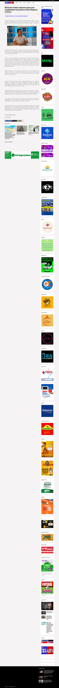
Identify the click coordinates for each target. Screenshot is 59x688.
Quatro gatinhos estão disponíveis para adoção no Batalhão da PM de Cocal (21, 133)
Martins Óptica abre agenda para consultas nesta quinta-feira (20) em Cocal (33, 133)
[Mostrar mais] (23, 121)
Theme (15, 686)
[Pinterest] (20, 121)
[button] (53, 2)
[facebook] (49, 0)
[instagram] (50, 642)
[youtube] (52, 0)
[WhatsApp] (18, 121)
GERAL (20, 2)
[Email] (21, 121)
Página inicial (7, 5)
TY (8, 686)
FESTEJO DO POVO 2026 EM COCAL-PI (49, 612)
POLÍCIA (33, 2)
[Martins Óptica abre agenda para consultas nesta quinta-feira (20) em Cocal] (33, 129)
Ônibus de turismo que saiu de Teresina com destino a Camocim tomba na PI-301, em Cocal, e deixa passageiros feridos (49, 671)
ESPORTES (29, 2)
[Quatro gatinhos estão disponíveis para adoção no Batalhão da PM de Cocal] (22, 129)
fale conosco (6, 0)
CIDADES (16, 2)
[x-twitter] (50, 640)
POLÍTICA (24, 2)
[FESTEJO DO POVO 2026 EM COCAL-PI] (43, 612)
